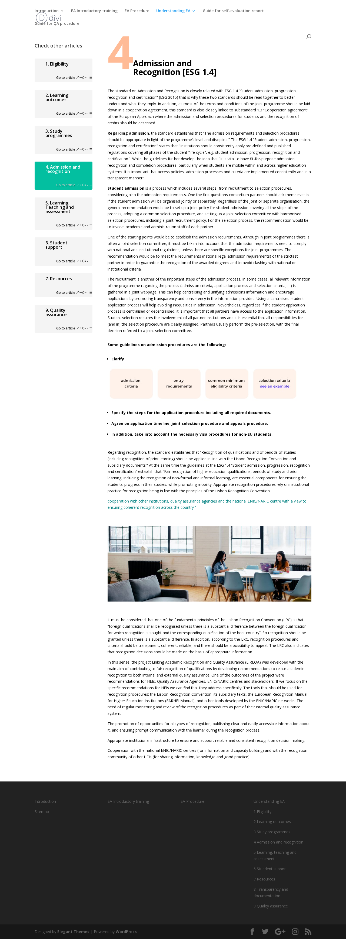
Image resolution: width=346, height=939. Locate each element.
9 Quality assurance (271, 906)
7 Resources (264, 879)
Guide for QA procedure (57, 24)
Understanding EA (173, 11)
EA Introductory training (94, 11)
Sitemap (42, 811)
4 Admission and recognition (278, 842)
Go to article (65, 77)
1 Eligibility (262, 811)
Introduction (47, 11)
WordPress (126, 931)
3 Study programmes (272, 831)
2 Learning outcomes (272, 821)
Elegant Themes (73, 931)
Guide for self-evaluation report (233, 11)
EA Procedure (137, 11)
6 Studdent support (270, 868)
